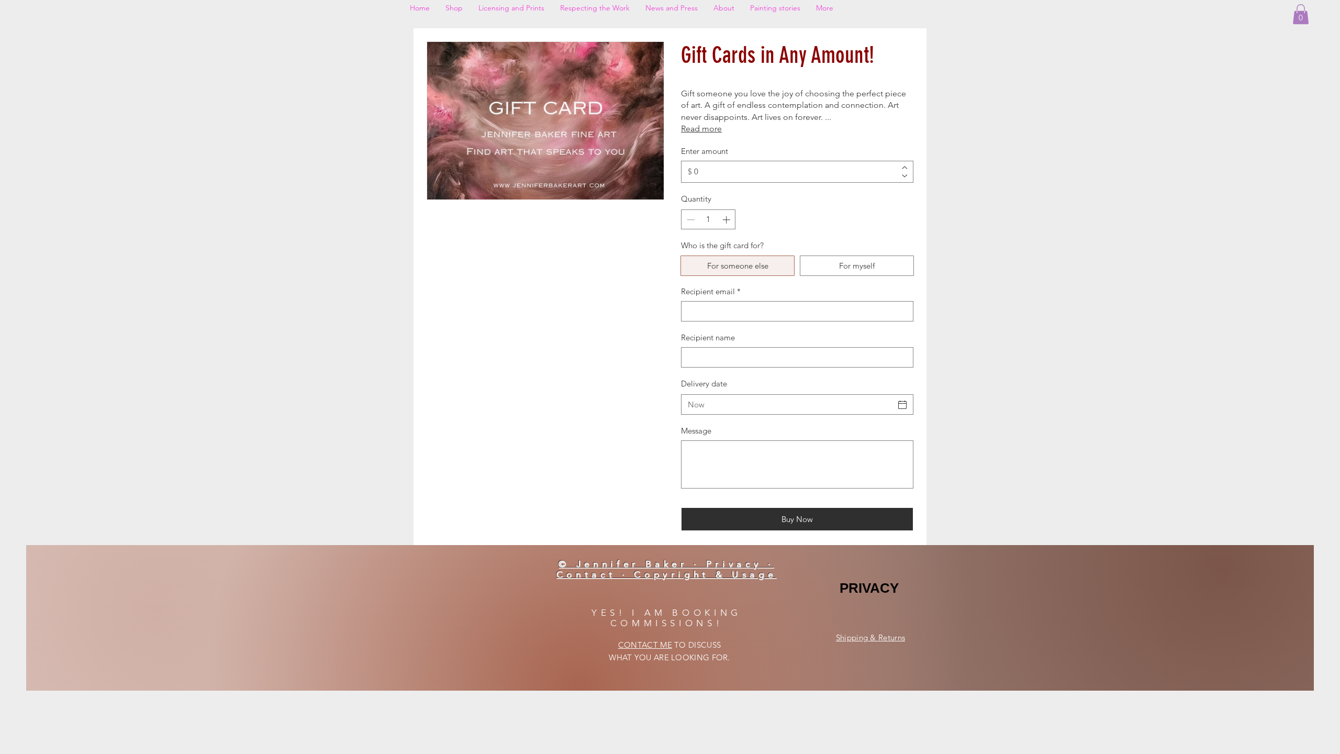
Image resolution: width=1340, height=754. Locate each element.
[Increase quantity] (727, 219)
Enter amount (704, 151)
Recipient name (708, 337)
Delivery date (704, 384)
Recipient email (711, 291)
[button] (1300, 14)
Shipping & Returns (870, 637)
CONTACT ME (645, 645)
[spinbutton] (708, 219)
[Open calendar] (902, 404)
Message (696, 431)
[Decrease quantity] (690, 219)
